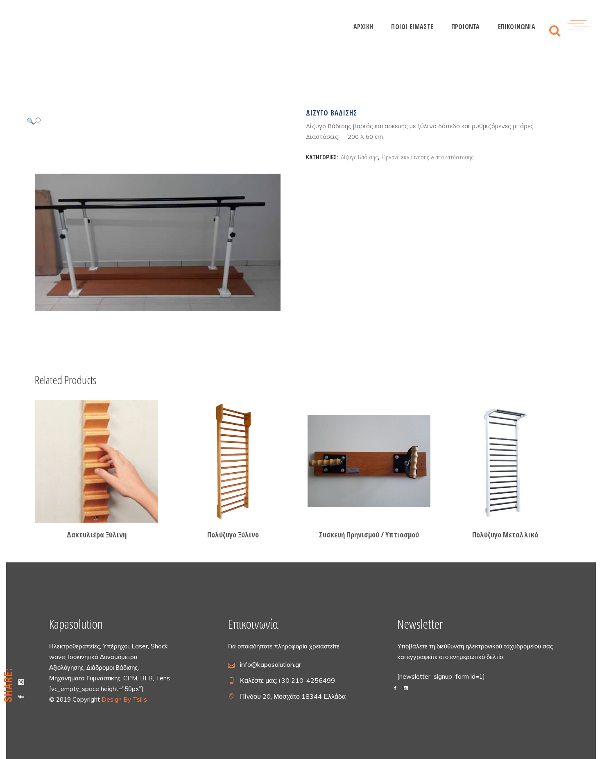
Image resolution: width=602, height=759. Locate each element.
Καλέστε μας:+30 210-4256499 (287, 680)
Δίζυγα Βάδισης (359, 157)
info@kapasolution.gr (270, 664)
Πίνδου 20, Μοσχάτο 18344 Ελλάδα (293, 696)
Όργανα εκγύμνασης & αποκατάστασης (428, 157)
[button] (157, 121)
